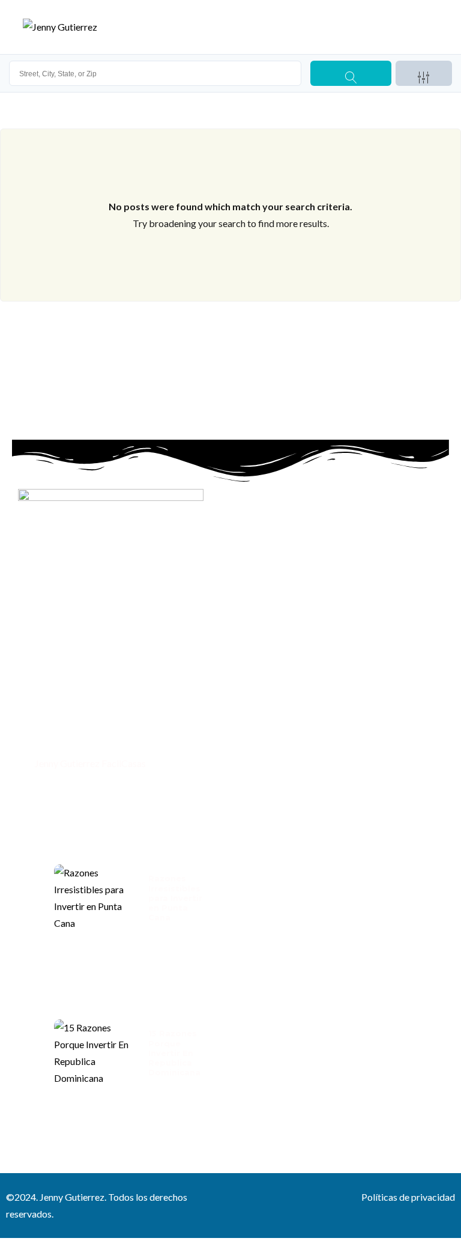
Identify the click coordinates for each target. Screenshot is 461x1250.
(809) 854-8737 (66, 738)
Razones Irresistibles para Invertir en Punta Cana (175, 897)
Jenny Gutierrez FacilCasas (89, 763)
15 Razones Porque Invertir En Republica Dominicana (174, 1052)
